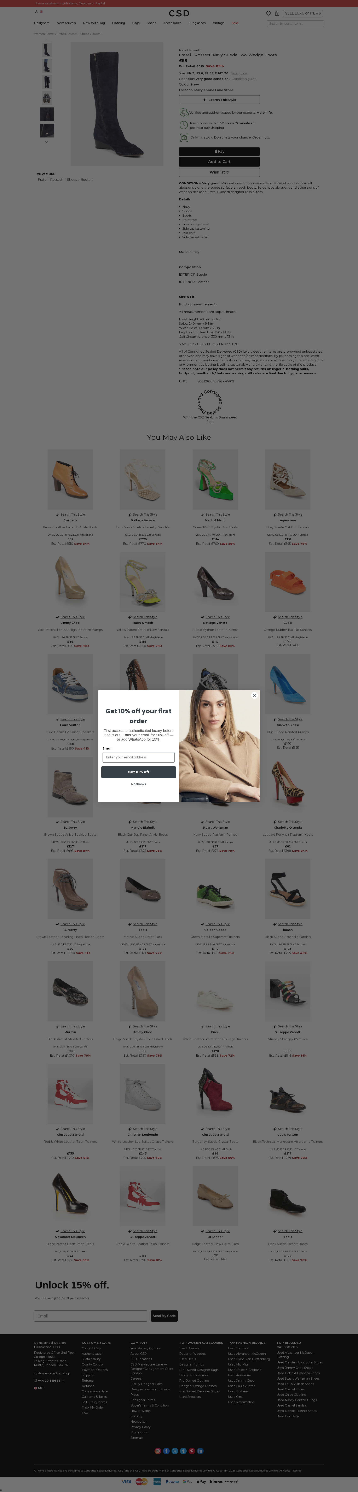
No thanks (138, 784)
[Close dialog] (254, 695)
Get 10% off (139, 772)
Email (107, 748)
